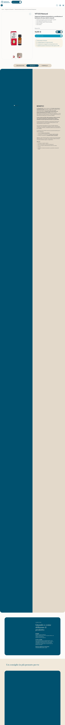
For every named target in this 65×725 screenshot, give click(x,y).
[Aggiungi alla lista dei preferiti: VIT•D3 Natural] (30, 14)
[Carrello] (63, 5)
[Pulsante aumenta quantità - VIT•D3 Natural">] (61, 32)
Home (3, 9)
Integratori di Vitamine (9, 9)
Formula (45, 65)
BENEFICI (32, 65)
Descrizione (20, 65)
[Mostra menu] (2, 5)
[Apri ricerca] (57, 5)
